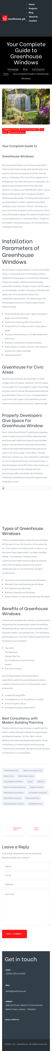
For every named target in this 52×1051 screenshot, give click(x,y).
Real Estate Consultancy (14, 792)
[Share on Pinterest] (18, 811)
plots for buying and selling (14, 787)
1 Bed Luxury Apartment (32, 770)
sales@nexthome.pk (16, 990)
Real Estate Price (32, 798)
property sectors (36, 787)
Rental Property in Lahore (14, 803)
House (30, 781)
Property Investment (29, 130)
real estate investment (38, 792)
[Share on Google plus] (14, 811)
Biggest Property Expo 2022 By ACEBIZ (39, 828)
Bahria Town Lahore (26, 776)
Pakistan (41, 781)
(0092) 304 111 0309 (15, 973)
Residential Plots (17, 132)
